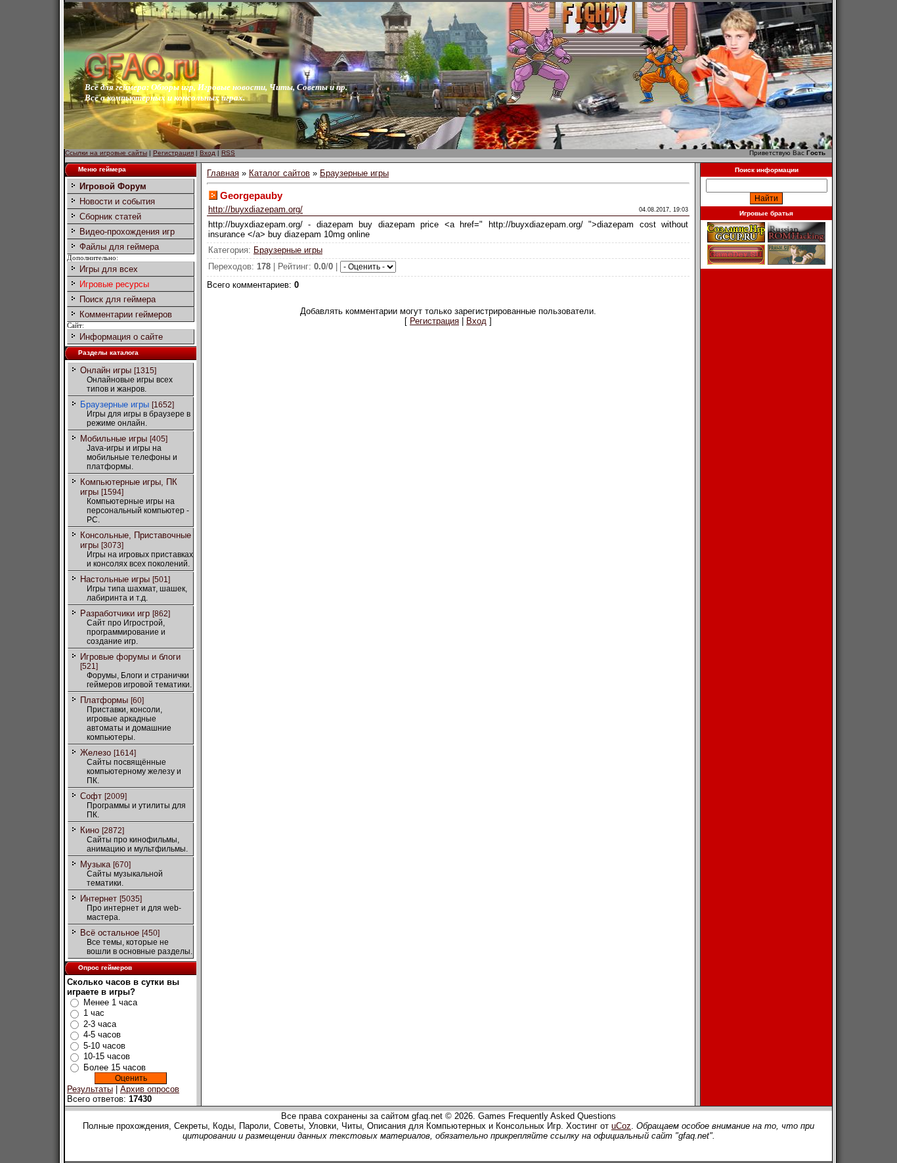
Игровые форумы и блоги (130, 657)
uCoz (621, 1126)
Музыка (95, 864)
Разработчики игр (115, 613)
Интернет (98, 898)
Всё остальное (109, 933)
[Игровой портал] (142, 79)
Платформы (104, 700)
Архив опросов (149, 1089)
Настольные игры (115, 579)
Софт (91, 796)
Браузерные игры (114, 404)
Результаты (90, 1089)
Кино (89, 830)
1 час (93, 1013)
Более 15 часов (114, 1067)
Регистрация (173, 152)
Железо (95, 753)
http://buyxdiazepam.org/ (255, 209)
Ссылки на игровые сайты (106, 152)
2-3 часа (99, 1024)
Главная (223, 173)
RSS (228, 152)
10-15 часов (106, 1056)
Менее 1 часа (110, 1002)
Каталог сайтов (279, 173)
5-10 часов (104, 1046)
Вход (207, 152)
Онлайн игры (105, 370)
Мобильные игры (113, 439)
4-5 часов (102, 1034)
